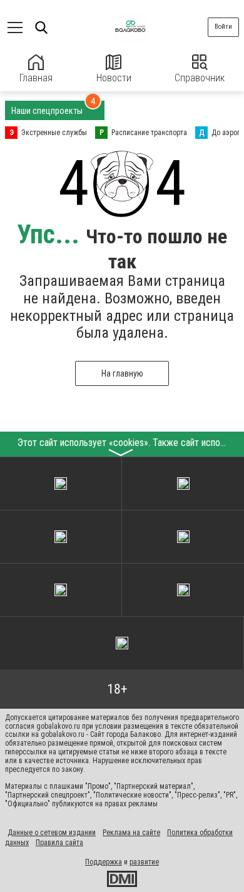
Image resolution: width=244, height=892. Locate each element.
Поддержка (103, 862)
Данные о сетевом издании (52, 832)
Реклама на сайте (131, 832)
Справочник (200, 78)
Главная (36, 78)
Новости (113, 78)
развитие (144, 862)
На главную (122, 373)
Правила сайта (59, 842)
